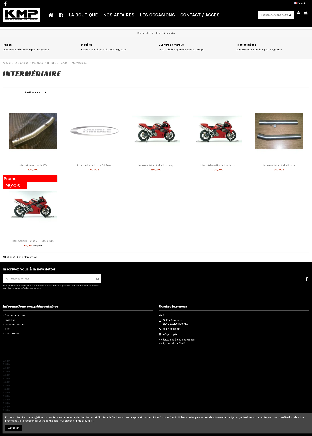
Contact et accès (15, 315)
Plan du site (12, 333)
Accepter (13, 427)
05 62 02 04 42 (171, 329)
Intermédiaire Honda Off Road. (94, 165)
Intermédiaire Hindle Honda (279, 165)
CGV (7, 329)
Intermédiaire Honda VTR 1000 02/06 (33, 240)
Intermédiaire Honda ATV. (33, 165)
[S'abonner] (97, 278)
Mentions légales (15, 324)
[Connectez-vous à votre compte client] (298, 13)
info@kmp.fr (169, 334)
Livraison (10, 320)
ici (91, 420)
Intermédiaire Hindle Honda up (156, 165)
